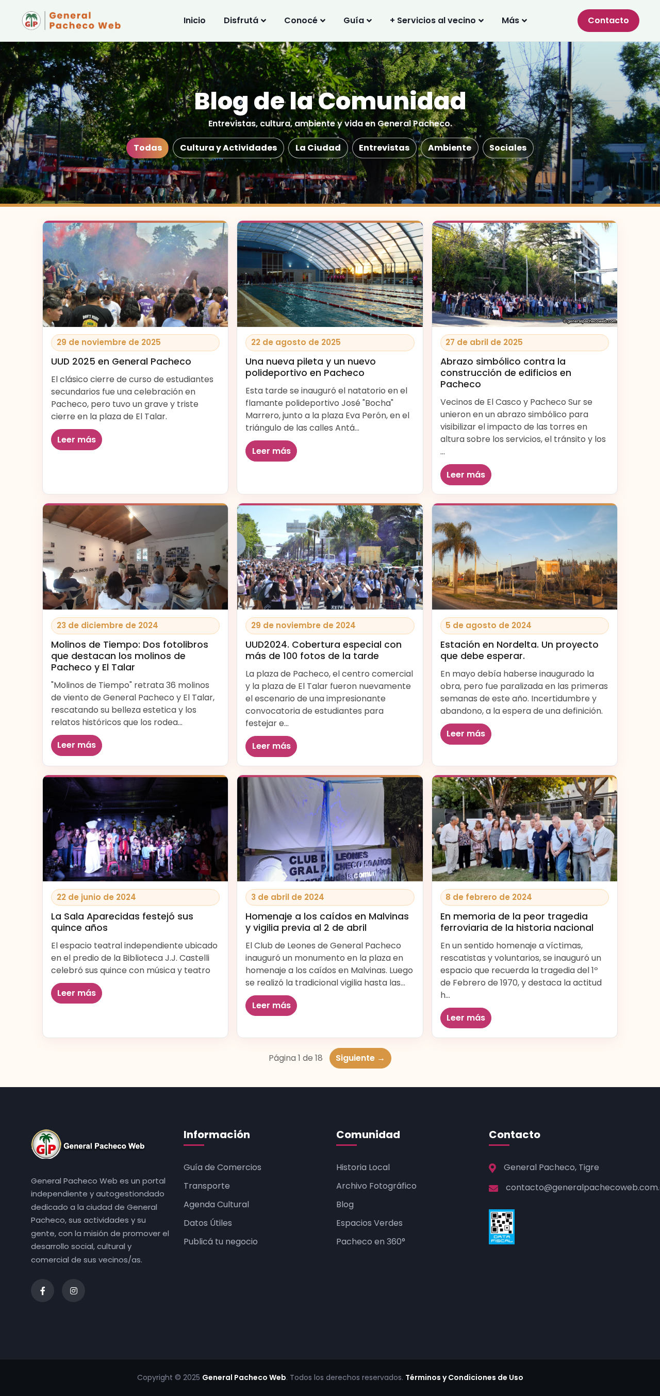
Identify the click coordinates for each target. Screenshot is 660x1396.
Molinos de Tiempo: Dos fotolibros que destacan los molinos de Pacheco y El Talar (129, 656)
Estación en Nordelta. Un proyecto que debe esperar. (519, 650)
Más (510, 20)
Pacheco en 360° (370, 1241)
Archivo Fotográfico (376, 1186)
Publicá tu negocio (221, 1241)
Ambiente (449, 148)
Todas (148, 148)
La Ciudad (318, 148)
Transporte (207, 1186)
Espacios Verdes (369, 1223)
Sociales (507, 148)
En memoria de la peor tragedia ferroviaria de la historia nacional (516, 922)
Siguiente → (360, 1058)
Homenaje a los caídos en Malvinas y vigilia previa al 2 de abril (327, 922)
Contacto (608, 20)
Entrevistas (384, 148)
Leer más (76, 440)
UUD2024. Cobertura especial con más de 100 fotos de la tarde (323, 650)
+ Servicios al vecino (433, 20)
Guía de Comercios (222, 1167)
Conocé (301, 20)
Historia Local (363, 1167)
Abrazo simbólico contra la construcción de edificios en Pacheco (505, 372)
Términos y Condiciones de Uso (464, 1377)
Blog (345, 1204)
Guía (353, 20)
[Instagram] (73, 1290)
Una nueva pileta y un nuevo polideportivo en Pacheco (310, 367)
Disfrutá (241, 20)
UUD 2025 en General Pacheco (121, 361)
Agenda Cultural (216, 1204)
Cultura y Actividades (228, 148)
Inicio (195, 20)
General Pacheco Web (244, 1377)
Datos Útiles (208, 1223)
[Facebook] (42, 1290)
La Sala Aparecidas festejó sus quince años (122, 922)
